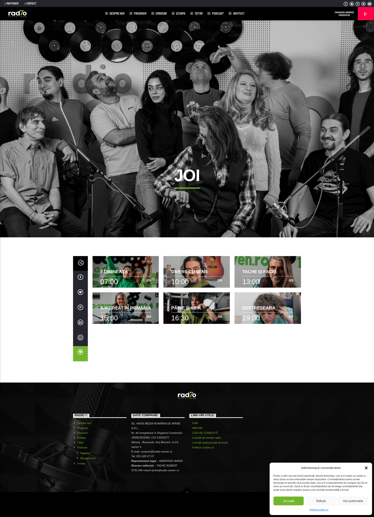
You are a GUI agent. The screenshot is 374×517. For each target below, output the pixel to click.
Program (140, 13)
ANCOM (197, 428)
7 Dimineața (114, 272)
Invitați (238, 13)
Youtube (85, 453)
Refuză (320, 501)
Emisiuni (161, 13)
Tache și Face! (259, 272)
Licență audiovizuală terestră (210, 442)
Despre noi (116, 13)
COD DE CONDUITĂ (205, 432)
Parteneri (12, 3)
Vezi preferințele (353, 501)
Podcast (218, 13)
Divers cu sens (189, 272)
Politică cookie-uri (319, 509)
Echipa (180, 13)
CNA (195, 423)
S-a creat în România (125, 308)
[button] (366, 468)
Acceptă (288, 501)
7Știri (199, 13)
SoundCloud (87, 458)
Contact (31, 3)
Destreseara (258, 308)
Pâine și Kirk (186, 308)
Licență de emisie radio (206, 437)
